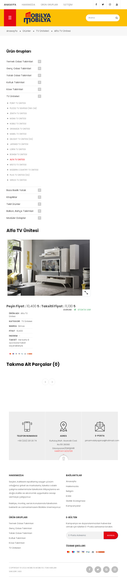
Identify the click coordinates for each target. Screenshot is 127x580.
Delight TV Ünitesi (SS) (21, 139)
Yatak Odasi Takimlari (18, 75)
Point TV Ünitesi (18, 103)
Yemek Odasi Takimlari (19, 61)
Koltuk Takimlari (15, 82)
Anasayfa (71, 481)
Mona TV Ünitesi (18, 118)
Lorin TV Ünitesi (18, 149)
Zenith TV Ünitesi (18, 113)
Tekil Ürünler (13, 204)
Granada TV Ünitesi (20, 128)
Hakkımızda (72, 486)
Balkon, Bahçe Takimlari (19, 211)
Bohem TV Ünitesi (18, 154)
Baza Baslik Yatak (16, 190)
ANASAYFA (10, 4)
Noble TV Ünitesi (18, 123)
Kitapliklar (11, 197)
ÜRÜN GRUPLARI (49, 4)
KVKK (68, 496)
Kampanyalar (73, 505)
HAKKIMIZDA (28, 4)
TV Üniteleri (12, 96)
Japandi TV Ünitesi (19, 144)
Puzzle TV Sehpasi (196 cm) (23, 108)
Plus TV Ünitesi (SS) (20, 174)
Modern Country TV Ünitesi (24, 169)
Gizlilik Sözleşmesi (75, 500)
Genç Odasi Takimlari (18, 68)
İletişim (69, 491)
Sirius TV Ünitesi (18, 180)
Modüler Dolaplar (16, 218)
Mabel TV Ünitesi (18, 133)
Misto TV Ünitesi (18, 164)
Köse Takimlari (14, 89)
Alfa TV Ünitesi (17, 159)
